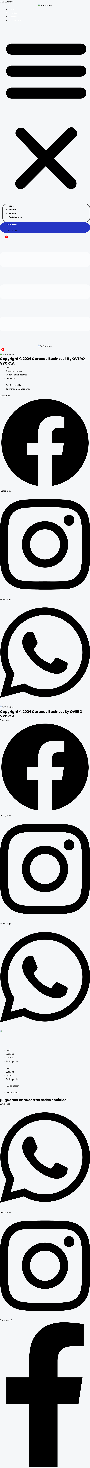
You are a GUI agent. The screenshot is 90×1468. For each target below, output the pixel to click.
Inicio (12, 9)
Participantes (15, 20)
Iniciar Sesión (11, 224)
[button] (46, 114)
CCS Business (6, 1)
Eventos (13, 13)
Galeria (13, 16)
